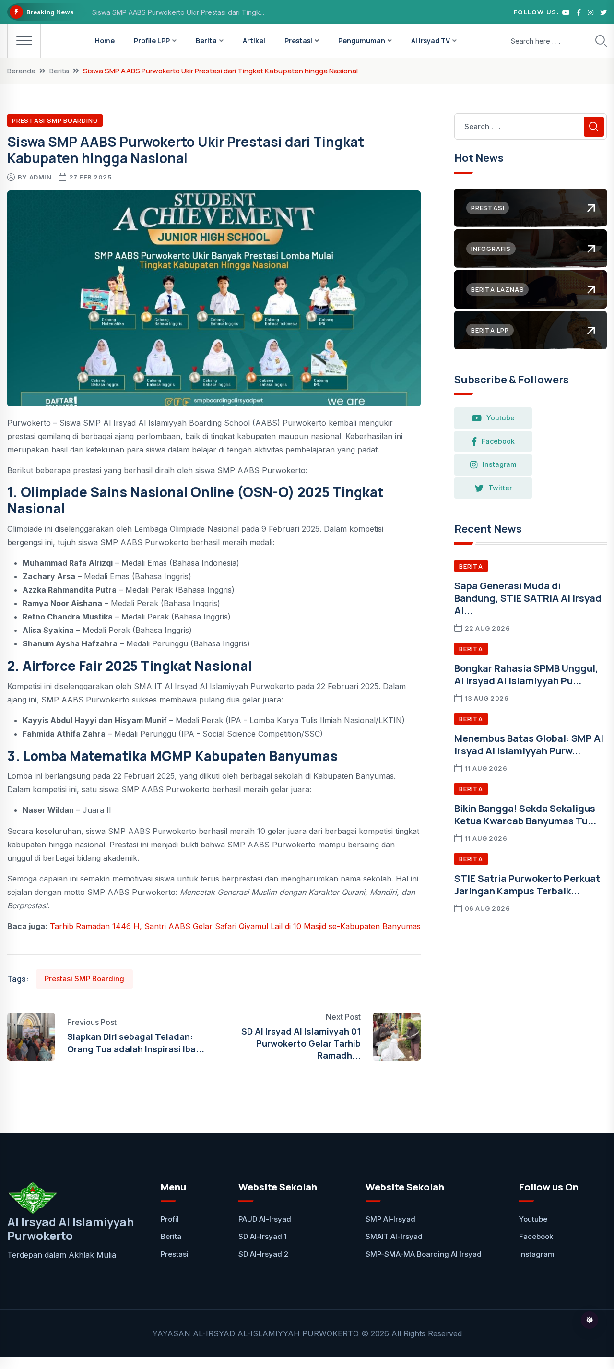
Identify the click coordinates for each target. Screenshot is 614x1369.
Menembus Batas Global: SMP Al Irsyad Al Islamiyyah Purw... (528, 744)
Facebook (498, 441)
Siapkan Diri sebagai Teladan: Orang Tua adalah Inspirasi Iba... (135, 1042)
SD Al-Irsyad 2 (263, 1254)
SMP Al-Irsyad (390, 1219)
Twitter (500, 488)
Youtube (500, 418)
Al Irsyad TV (430, 40)
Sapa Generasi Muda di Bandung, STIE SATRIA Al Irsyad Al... (528, 598)
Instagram (499, 464)
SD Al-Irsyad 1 (262, 1236)
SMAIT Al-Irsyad (394, 1236)
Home (105, 40)
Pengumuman (361, 40)
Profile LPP (152, 40)
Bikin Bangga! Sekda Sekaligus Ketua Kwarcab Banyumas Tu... (525, 814)
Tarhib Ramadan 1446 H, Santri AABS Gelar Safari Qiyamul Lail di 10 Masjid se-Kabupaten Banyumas (235, 926)
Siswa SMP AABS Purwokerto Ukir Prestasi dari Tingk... (178, 12)
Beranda (21, 71)
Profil (170, 1219)
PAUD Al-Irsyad (264, 1219)
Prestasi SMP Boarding (55, 120)
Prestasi (298, 40)
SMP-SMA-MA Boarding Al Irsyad (424, 1254)
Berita (206, 40)
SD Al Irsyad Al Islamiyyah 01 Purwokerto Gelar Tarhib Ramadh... (301, 1043)
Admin (40, 177)
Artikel (254, 40)
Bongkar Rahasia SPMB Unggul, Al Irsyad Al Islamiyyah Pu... (526, 674)
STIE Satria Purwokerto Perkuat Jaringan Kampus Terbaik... (527, 884)
